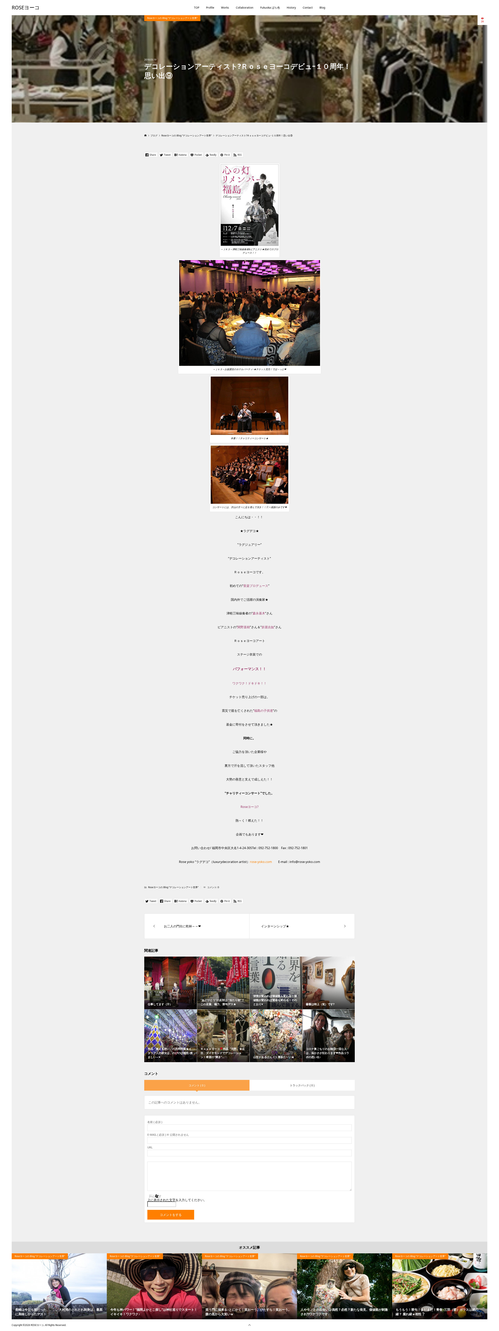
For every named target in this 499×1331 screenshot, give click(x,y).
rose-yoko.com (261, 862)
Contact (308, 7)
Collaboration (244, 7)
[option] (59, 1286)
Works (225, 7)
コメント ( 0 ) (197, 1085)
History (291, 7)
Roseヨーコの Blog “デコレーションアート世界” (172, 18)
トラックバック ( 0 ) (302, 1085)
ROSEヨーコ (26, 7)
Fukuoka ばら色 (270, 7)
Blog (322, 7)
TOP (196, 7)
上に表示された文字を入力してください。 (177, 1200)
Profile (210, 7)
